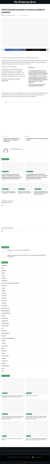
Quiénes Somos (41, 450)
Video (3, 368)
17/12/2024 (4, 194)
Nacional (4, 335)
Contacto (4, 285)
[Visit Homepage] (25, 2)
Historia (4, 315)
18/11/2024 (36, 195)
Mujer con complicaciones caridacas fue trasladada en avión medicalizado (9, 192)
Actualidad (4, 265)
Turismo (4, 363)
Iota (3, 328)
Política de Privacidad (32, 450)
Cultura (4, 293)
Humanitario (7, 6)
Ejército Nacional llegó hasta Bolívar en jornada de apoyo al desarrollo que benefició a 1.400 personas (41, 193)
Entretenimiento (6, 313)
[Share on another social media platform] (47, 50)
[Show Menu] (2, 2)
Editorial (4, 303)
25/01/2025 (28, 180)
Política (4, 343)
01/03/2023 (10, 251)
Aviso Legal (7, 450)
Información (5, 320)
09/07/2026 (10, 258)
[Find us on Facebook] (22, 462)
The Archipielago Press (10, 15)
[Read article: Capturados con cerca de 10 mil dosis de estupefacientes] (4, 251)
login (6, 200)
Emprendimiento (6, 310)
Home (3, 6)
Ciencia (3, 273)
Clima (3, 275)
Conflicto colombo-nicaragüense (10, 283)
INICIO (17, 450)
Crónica (4, 290)
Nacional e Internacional (8, 338)
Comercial (4, 278)
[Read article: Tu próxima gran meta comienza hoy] (37, 386)
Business (4, 270)
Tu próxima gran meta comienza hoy (32, 395)
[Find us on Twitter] (24, 462)
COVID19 (3, 288)
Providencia (5, 345)
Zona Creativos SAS (38, 457)
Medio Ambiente (6, 333)
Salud (3, 353)
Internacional (5, 323)
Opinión (3, 340)
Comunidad (4, 280)
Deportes (4, 298)
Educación (4, 305)
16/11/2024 (19, 15)
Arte (3, 268)
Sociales (4, 358)
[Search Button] (47, 2)
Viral (3, 371)
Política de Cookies (23, 450)
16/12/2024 (20, 194)
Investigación (5, 325)
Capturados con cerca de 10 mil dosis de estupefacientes (18, 250)
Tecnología (4, 361)
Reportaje (4, 350)
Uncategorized (5, 366)
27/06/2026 (4, 180)
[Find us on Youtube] (26, 462)
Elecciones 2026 (5, 308)
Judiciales (4, 330)
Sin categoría (5, 355)
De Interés (4, 295)
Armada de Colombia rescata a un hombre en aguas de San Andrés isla (24, 192)
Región (3, 348)
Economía (4, 300)
